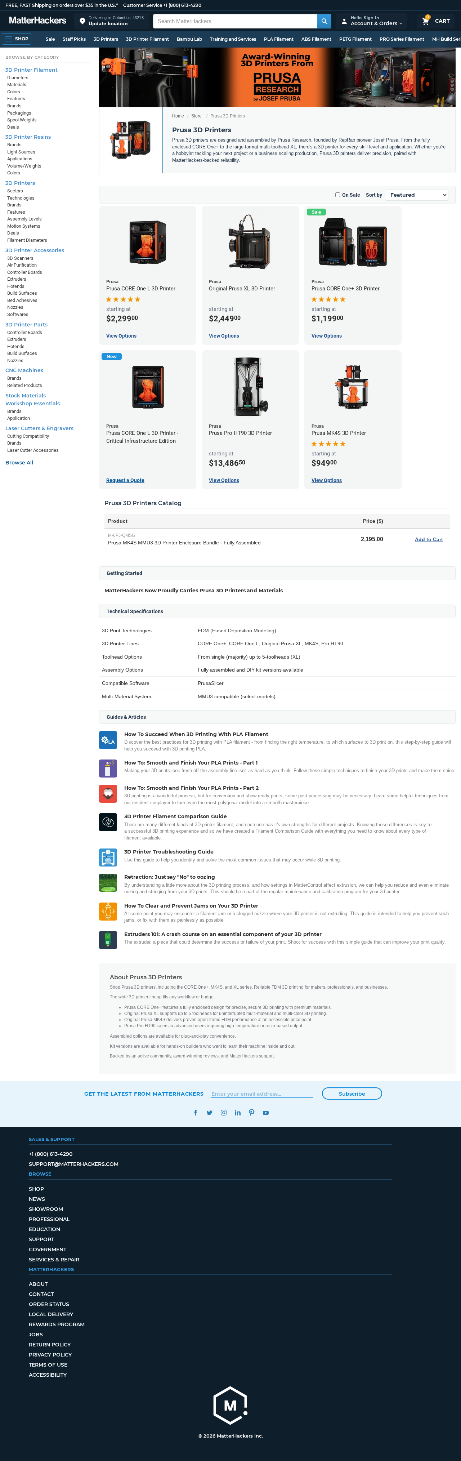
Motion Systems (23, 226)
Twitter (209, 1112)
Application (18, 418)
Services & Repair (54, 1259)
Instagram (223, 1112)
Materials (16, 84)
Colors (13, 91)
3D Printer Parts (26, 324)
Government (47, 1249)
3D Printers (106, 39)
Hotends (15, 286)
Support (41, 1239)
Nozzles (15, 307)
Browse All (19, 462)
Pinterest (251, 1112)
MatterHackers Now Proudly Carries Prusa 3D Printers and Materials (193, 590)
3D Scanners (20, 258)
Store (196, 116)
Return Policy (50, 1344)
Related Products (24, 385)
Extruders (16, 279)
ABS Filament (316, 39)
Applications (19, 158)
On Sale (351, 195)
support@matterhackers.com (73, 1164)
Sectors (15, 190)
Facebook (195, 1112)
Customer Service (142, 5)
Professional (49, 1219)
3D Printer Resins (28, 137)
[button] (111, 21)
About (38, 1284)
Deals (13, 127)
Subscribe (352, 1094)
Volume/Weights (24, 166)
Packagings (19, 113)
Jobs (36, 1334)
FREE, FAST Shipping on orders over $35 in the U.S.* (61, 5)
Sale (50, 39)
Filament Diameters (27, 240)
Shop (36, 1189)
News (37, 1199)
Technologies (21, 198)
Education (44, 1229)
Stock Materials (25, 395)
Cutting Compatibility (28, 436)
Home (178, 116)
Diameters (17, 77)
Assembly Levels (24, 219)
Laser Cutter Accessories (33, 450)
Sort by (374, 195)
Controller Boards (24, 272)
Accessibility (48, 1375)
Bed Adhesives (22, 300)
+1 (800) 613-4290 (182, 5)
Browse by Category (32, 57)
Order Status (49, 1304)
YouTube (265, 1112)
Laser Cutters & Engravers (39, 428)
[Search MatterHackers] (324, 21)
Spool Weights (22, 120)
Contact (41, 1294)
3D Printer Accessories (34, 250)
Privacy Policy (50, 1354)
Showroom (46, 1209)
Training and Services (233, 39)
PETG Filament (355, 39)
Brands (14, 105)
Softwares (17, 314)
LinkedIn (237, 1112)
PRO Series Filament (402, 39)
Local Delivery (51, 1314)
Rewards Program (57, 1324)
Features (16, 98)
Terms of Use (48, 1365)
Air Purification (22, 265)
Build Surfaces (22, 293)
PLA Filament (279, 39)
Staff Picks (74, 39)
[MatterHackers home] (37, 21)
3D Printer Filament (147, 39)
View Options (121, 336)
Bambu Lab (189, 39)
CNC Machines (24, 370)
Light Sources (21, 152)
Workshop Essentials (32, 403)
